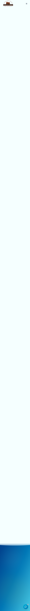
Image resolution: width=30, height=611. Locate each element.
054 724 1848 (9, 572)
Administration (15, 601)
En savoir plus (8, 72)
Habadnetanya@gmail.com (12, 569)
